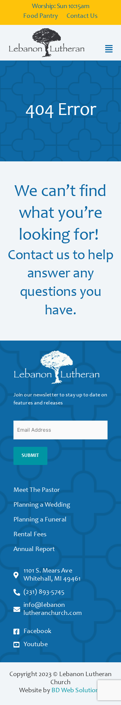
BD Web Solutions (76, 691)
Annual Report (34, 549)
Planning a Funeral (40, 520)
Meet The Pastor (36, 490)
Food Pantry (40, 16)
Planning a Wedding (41, 505)
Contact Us (82, 16)
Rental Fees (29, 535)
